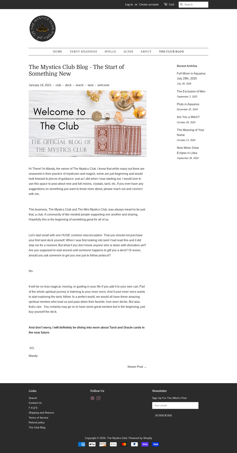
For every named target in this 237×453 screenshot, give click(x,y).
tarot (91, 85)
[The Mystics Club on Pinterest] (92, 399)
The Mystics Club (117, 438)
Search (33, 398)
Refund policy (37, 422)
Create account (148, 4)
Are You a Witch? (188, 117)
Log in (129, 4)
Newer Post (135, 366)
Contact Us (35, 402)
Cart (171, 4)
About (146, 51)
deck (68, 85)
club (58, 85)
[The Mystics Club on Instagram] (98, 399)
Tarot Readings (83, 51)
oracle (80, 85)
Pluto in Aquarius (188, 104)
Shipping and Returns (41, 412)
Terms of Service (38, 417)
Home (57, 51)
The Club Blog (171, 51)
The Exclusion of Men (191, 91)
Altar (128, 51)
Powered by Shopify (140, 438)
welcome (103, 85)
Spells (110, 51)
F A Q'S (33, 407)
